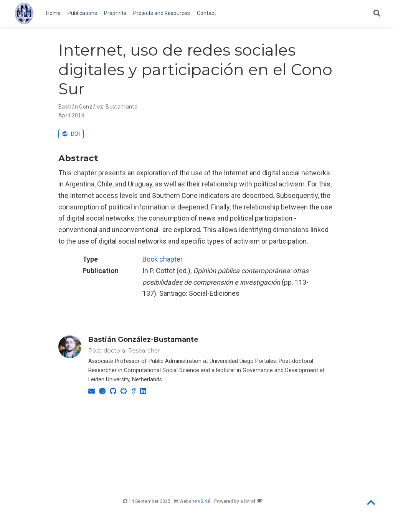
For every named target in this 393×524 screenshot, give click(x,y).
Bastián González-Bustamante (143, 339)
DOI (74, 134)
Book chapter (162, 259)
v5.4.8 (204, 501)
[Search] (376, 13)
